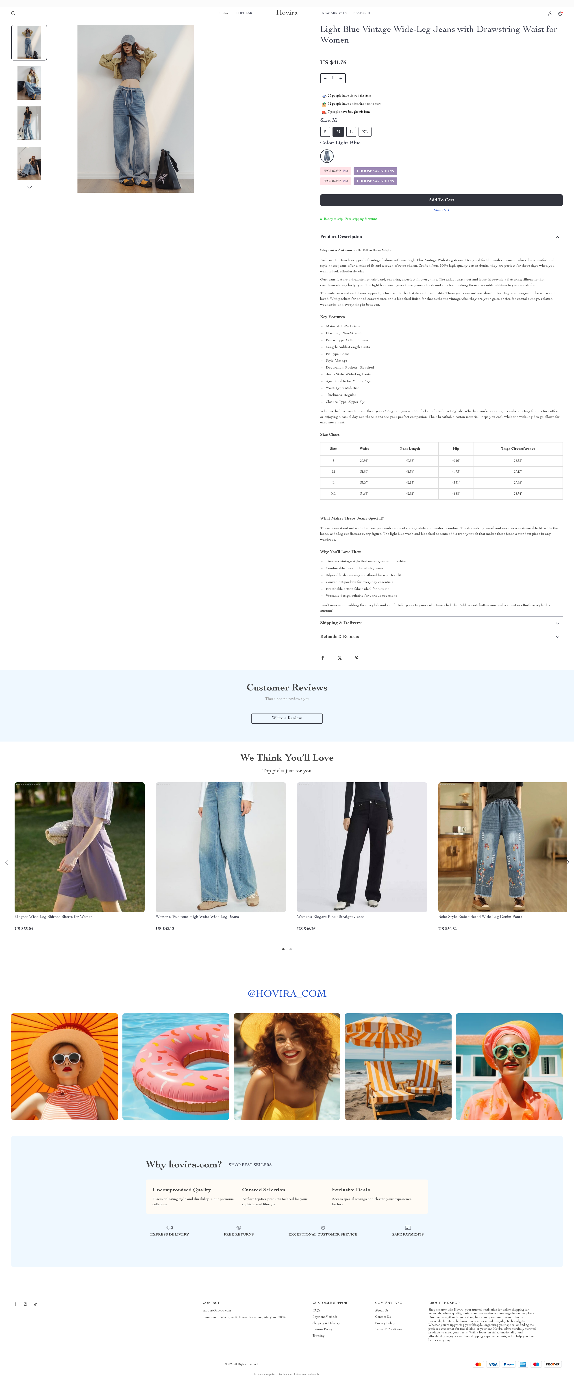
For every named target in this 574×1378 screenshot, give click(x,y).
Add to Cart (441, 200)
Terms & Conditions (388, 1329)
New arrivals (334, 13)
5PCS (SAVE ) (336, 181)
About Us (382, 1310)
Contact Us (383, 1317)
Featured (362, 13)
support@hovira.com (217, 1310)
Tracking (318, 1335)
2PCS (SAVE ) (336, 171)
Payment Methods (325, 1317)
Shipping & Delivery (326, 1323)
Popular (244, 13)
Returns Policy (323, 1329)
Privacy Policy (385, 1323)
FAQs (317, 1310)
